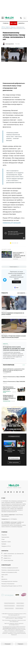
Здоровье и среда (6, 541)
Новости (8, 27)
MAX (17, 287)
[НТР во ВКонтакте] (11, 492)
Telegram (17, 281)
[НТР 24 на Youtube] (8, 492)
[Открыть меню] (2, 18)
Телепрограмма (14, 458)
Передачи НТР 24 (6, 546)
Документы (4, 579)
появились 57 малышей (11, 223)
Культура (3, 543)
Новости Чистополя (9, 608)
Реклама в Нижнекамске (7, 583)
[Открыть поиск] (21, 18)
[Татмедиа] (8, 595)
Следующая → (21, 643)
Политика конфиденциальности (9, 567)
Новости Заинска (19, 608)
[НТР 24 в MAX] (5, 492)
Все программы (14, 462)
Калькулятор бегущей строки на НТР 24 (11, 586)
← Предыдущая (7, 643)
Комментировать (13, 266)
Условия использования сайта (9, 572)
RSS (2, 576)
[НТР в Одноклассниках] (14, 492)
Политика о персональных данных (10, 570)
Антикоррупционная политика (9, 581)
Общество (13, 27)
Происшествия (5, 537)
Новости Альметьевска (9, 605)
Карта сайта (4, 574)
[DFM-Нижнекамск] (17, 595)
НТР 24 (3, 27)
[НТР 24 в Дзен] (23, 492)
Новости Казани (20, 603)
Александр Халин (9, 43)
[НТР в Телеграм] (17, 492)
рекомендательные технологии (10, 628)
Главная (5, 23)
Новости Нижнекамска (9, 603)
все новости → (22, 293)
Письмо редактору (8, 560)
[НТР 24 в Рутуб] (20, 492)
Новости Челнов (20, 605)
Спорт (3, 539)
